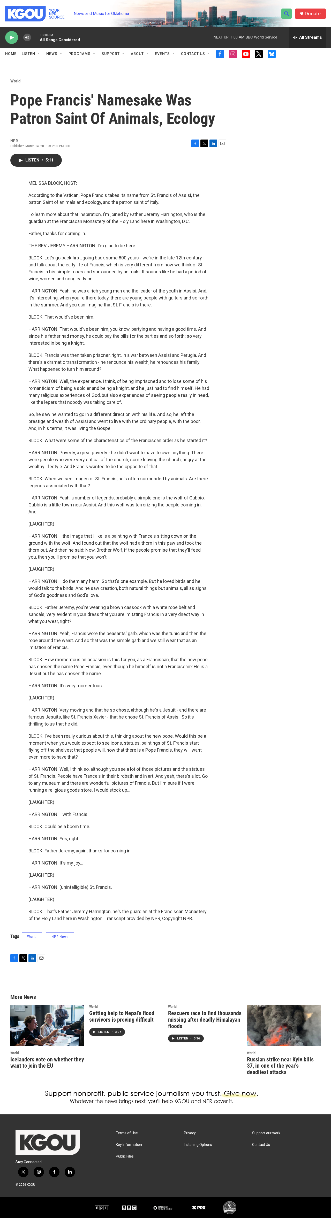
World (15, 80)
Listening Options (198, 1145)
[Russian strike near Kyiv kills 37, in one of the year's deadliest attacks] (284, 1025)
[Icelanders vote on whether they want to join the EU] (47, 1025)
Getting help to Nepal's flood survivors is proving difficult (121, 1016)
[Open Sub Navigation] (39, 54)
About (137, 54)
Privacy (190, 1133)
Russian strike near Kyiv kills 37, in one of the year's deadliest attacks (280, 1066)
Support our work (266, 1133)
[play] (11, 38)
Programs (80, 54)
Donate (313, 13)
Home (11, 54)
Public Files (125, 1156)
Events (162, 54)
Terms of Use (127, 1133)
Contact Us (193, 54)
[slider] (35, 37)
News (51, 54)
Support (111, 54)
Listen (28, 54)
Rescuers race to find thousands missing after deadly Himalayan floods (205, 1019)
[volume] (27, 37)
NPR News (60, 937)
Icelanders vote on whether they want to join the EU (47, 1062)
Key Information (129, 1145)
